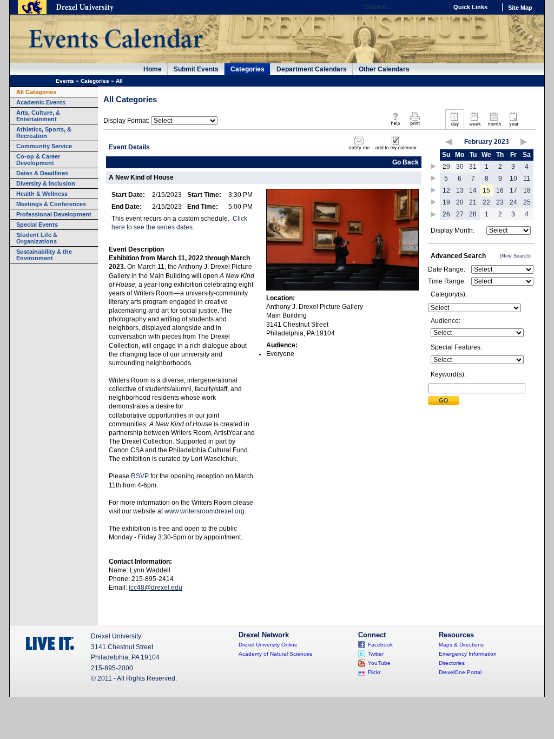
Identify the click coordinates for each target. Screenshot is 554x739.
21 (473, 202)
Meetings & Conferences (51, 204)
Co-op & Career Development (38, 159)
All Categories (36, 92)
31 (473, 166)
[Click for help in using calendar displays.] (395, 126)
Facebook (380, 645)
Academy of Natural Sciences (275, 654)
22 (486, 202)
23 (500, 202)
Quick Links (470, 7)
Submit (443, 400)
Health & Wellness (42, 193)
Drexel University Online (268, 645)
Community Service (44, 146)
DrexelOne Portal (460, 672)
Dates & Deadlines (42, 173)
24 (513, 202)
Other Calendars (384, 69)
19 (446, 202)
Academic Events (40, 102)
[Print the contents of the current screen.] (415, 126)
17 (513, 190)
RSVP (140, 476)
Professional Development (53, 214)
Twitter (376, 654)
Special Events (37, 224)
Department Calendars (311, 69)
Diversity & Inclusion (45, 183)
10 (513, 178)
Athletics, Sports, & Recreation (43, 132)
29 (446, 166)
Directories (452, 663)
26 (446, 214)
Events (65, 81)
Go (436, 7)
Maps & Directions (461, 645)
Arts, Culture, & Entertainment (38, 115)
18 (527, 190)
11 (526, 178)
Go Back (405, 162)
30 (460, 166)
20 (460, 202)
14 (473, 190)
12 (446, 190)
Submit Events (196, 69)
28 (473, 214)
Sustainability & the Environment (44, 254)
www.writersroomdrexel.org (204, 511)
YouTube (379, 663)
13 (460, 190)
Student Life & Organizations (36, 238)
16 (500, 190)
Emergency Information (468, 654)
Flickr (374, 672)
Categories (247, 69)
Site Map (520, 7)
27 (460, 214)
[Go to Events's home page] (115, 53)
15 (486, 190)
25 (527, 202)
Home (152, 69)
